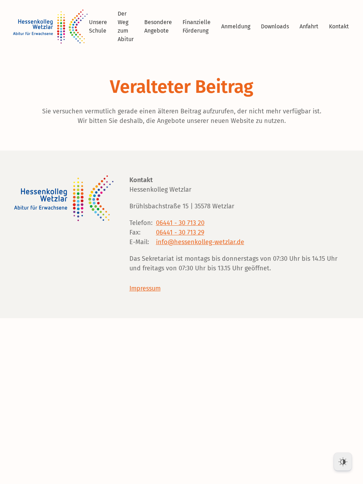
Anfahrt (309, 26)
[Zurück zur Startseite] (51, 26)
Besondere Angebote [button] (158, 26)
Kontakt (339, 26)
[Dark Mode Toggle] (342, 461)
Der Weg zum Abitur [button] (126, 26)
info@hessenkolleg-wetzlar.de (200, 242)
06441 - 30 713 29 (180, 232)
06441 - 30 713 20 (180, 223)
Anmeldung (235, 26)
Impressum (145, 288)
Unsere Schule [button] (98, 26)
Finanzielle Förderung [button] (197, 26)
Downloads (275, 26)
